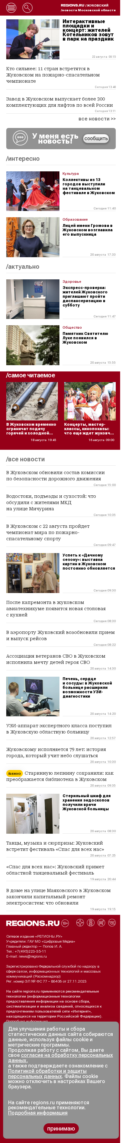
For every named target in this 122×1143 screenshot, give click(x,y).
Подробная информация (27, 1021)
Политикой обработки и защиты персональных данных (47, 1073)
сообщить (96, 138)
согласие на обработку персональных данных (60, 1057)
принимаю (61, 1128)
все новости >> (97, 119)
